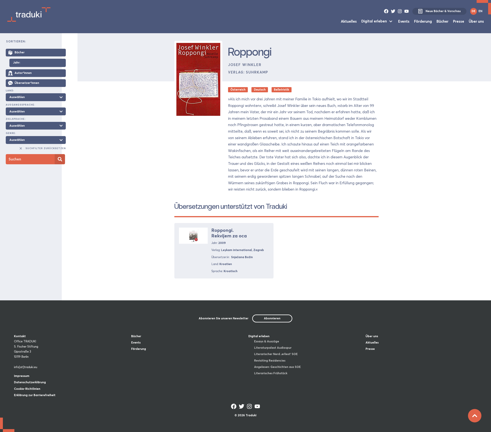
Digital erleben (374, 21)
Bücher (442, 21)
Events (403, 21)
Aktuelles (349, 21)
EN (480, 11)
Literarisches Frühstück (270, 373)
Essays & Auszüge (266, 341)
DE (473, 11)
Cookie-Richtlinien (27, 389)
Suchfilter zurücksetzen (46, 148)
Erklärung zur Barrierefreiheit (34, 395)
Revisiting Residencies (269, 360)
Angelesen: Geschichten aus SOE (277, 367)
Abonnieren (272, 318)
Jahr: (16, 62)
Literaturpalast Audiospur (273, 347)
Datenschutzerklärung (30, 382)
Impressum (21, 376)
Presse (458, 21)
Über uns (476, 21)
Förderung (423, 21)
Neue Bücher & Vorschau (443, 11)
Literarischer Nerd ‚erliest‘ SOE (276, 354)
